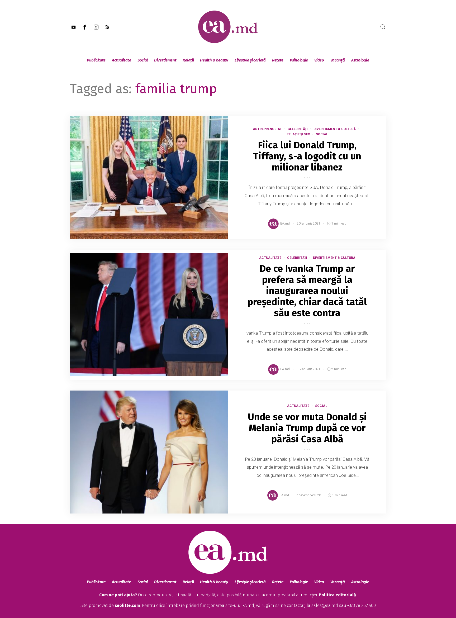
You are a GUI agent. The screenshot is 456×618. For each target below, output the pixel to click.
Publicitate (96, 60)
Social (142, 60)
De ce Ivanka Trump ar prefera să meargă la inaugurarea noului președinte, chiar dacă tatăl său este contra (307, 291)
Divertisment (165, 60)
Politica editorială (337, 594)
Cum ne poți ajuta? (118, 594)
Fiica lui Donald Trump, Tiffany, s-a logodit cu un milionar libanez (307, 156)
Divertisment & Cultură (335, 129)
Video (319, 60)
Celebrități (298, 129)
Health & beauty (214, 60)
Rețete (277, 60)
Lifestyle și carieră (250, 60)
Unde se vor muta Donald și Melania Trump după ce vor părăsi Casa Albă (307, 428)
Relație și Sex (298, 134)
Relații (188, 60)
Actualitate (121, 60)
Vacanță (337, 60)
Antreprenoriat (267, 129)
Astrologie (360, 60)
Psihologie (299, 60)
